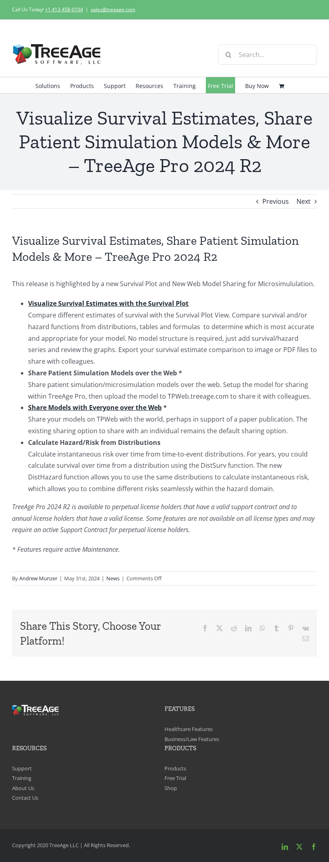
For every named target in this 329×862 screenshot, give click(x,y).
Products (175, 768)
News (113, 578)
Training (21, 778)
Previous (275, 201)
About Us (23, 788)
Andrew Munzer (38, 578)
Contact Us (25, 797)
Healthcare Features (188, 729)
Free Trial (175, 778)
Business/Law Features (191, 739)
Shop (170, 788)
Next (304, 201)
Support (22, 768)
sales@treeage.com (113, 9)
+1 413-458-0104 (64, 9)
